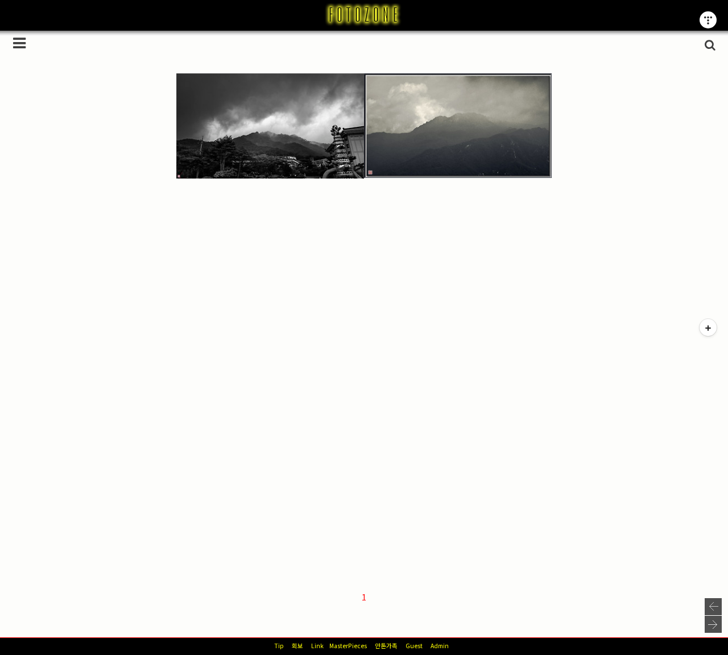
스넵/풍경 (206, 132)
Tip (279, 645)
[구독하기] (708, 327)
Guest (414, 645)
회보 (297, 645)
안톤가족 (386, 645)
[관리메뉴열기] (708, 19)
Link (317, 645)
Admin (440, 645)
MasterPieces (348, 645)
